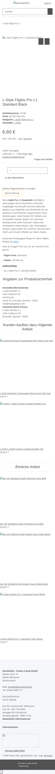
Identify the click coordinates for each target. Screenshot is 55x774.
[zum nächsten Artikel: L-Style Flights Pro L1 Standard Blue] (28, 24)
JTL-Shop (32, 766)
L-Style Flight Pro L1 (24, 119)
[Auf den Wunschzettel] (47, 41)
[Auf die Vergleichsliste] (40, 41)
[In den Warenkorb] (4, 34)
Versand (27, 138)
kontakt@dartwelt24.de (20, 686)
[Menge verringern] (4, 170)
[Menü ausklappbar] (6, 3)
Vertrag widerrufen (15, 750)
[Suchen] (50, 11)
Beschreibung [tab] (12, 193)
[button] (36, 3)
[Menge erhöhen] (50, 170)
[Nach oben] (1, 772)
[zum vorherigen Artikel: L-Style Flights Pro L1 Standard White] (22, 24)
